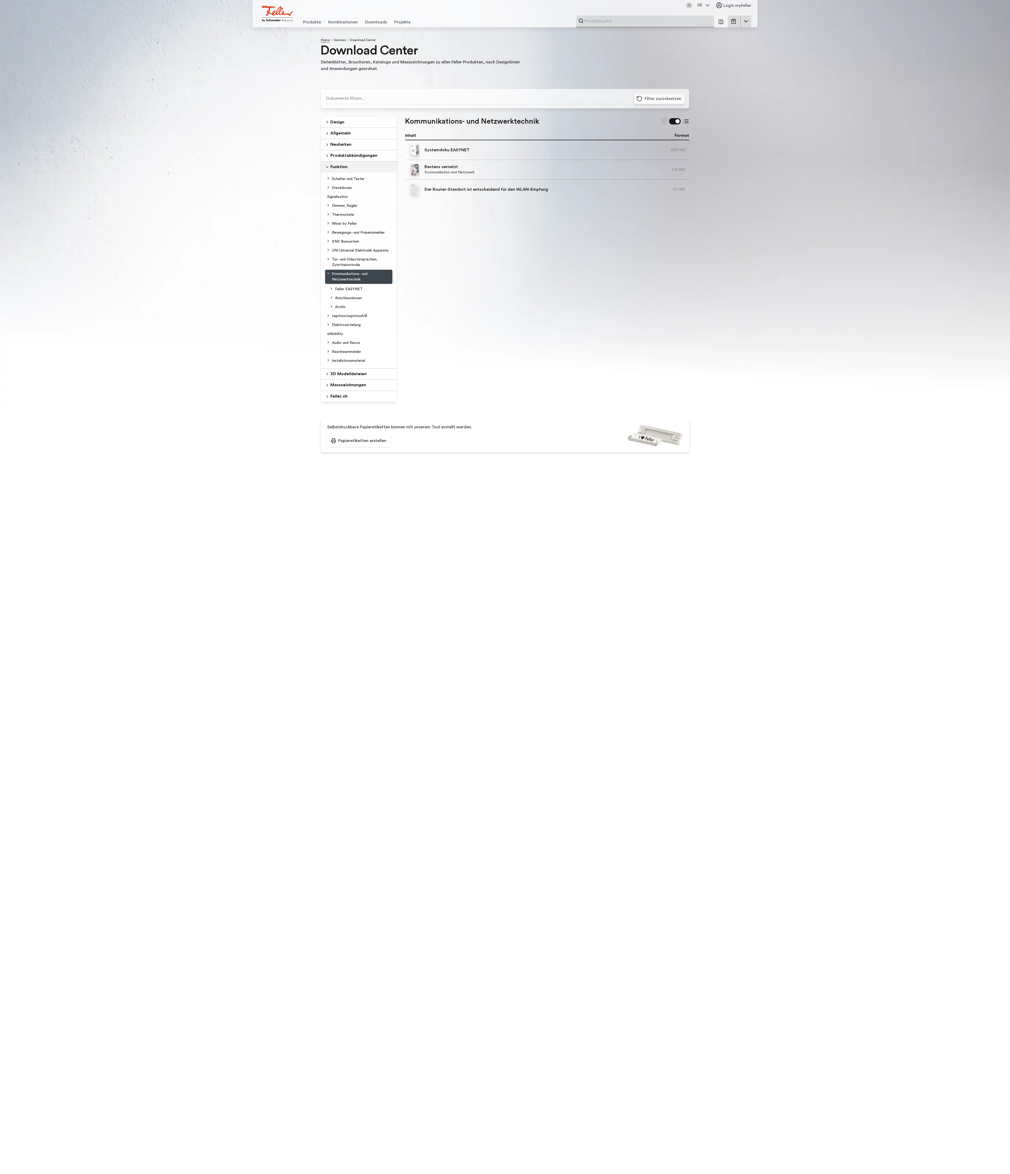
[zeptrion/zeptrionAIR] (328, 315)
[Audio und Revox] (328, 342)
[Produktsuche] (581, 20)
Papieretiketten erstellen (362, 441)
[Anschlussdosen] (331, 297)
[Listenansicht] (686, 121)
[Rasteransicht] (664, 121)
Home (325, 40)
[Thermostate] (328, 214)
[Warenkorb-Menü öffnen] (746, 21)
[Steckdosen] (328, 187)
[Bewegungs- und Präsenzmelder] (328, 232)
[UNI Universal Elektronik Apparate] (328, 250)
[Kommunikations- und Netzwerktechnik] (328, 273)
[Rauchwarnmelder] (328, 351)
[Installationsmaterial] (328, 360)
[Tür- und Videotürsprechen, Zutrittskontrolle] (328, 259)
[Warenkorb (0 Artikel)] (734, 21)
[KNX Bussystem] (328, 241)
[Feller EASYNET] (331, 288)
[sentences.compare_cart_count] (721, 21)
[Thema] (689, 5)
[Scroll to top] (995, 1159)
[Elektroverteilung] (328, 324)
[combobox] (648, 21)
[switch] (675, 121)
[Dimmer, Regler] (328, 205)
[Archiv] (331, 306)
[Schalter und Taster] (328, 178)
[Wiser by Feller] (328, 223)
